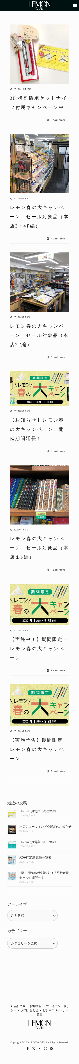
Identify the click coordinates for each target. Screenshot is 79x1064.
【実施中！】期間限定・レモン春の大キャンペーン (39, 649)
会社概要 (19, 1006)
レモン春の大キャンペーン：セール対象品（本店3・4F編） (39, 217)
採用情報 (35, 1006)
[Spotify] (51, 1048)
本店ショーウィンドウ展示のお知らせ (45, 826)
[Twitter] (33, 1048)
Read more (58, 120)
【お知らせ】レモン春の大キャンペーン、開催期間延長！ (37, 429)
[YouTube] (39, 1048)
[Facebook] (27, 1048)
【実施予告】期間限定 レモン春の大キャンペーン (39, 749)
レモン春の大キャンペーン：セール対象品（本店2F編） (39, 335)
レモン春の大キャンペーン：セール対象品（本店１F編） (39, 548)
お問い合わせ (29, 1010)
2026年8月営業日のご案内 (37, 842)
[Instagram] (45, 1048)
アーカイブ (17, 904)
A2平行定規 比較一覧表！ (36, 857)
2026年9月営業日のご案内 (37, 811)
